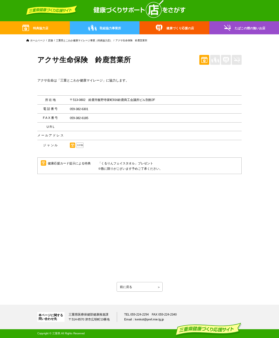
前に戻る (126, 287)
